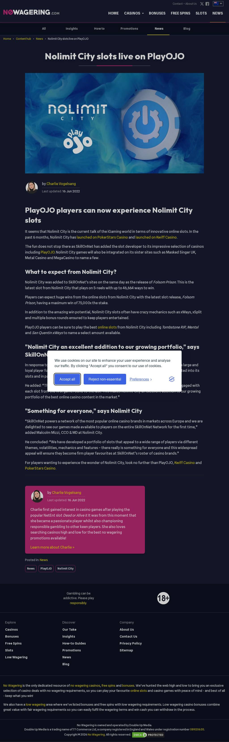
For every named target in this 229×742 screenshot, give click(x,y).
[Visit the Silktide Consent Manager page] (171, 379)
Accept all (67, 379)
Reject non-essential (105, 379)
